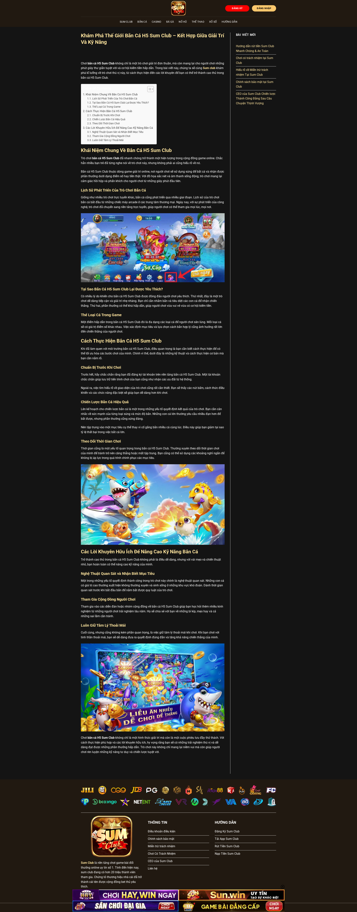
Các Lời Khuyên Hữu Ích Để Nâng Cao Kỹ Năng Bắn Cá (119, 128)
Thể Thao (198, 21)
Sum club (209, 68)
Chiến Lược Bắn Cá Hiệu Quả (108, 119)
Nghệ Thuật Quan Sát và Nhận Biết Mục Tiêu (117, 131)
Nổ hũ (183, 21)
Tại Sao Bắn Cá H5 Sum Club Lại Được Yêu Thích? (120, 102)
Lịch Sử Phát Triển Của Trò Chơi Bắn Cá (114, 98)
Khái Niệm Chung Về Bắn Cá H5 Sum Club (112, 94)
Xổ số (213, 21)
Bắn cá (142, 21)
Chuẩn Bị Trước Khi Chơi (106, 115)
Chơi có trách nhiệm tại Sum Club (254, 60)
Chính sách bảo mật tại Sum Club (254, 84)
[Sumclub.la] (179, 8)
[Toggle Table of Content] (148, 89)
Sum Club (126, 21)
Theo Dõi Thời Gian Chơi (106, 123)
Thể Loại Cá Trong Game (106, 106)
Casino (156, 21)
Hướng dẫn (229, 21)
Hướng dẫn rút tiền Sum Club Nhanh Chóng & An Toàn (255, 48)
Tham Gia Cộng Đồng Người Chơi (111, 136)
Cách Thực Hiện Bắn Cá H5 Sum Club (109, 111)
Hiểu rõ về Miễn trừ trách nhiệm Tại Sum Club (252, 72)
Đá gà (170, 21)
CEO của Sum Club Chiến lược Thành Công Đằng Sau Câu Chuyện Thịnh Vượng (255, 98)
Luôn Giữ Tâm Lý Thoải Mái (107, 140)
